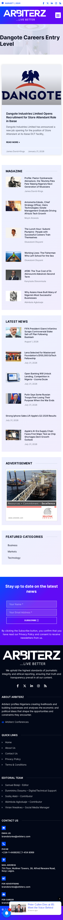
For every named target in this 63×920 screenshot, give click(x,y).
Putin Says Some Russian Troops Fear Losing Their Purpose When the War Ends (39, 397)
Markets (12, 551)
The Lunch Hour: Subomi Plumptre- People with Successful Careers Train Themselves (37, 233)
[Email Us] (4, 828)
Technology (14, 557)
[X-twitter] (48, 3)
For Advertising (10, 884)
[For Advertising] (4, 878)
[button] (58, 15)
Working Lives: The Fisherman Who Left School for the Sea (40, 254)
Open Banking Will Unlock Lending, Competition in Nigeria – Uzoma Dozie (38, 376)
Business (12, 545)
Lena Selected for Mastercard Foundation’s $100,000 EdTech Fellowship (40, 355)
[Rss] (60, 3)
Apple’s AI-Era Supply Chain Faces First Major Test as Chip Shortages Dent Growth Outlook (40, 435)
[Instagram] (56, 3)
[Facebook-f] (43, 3)
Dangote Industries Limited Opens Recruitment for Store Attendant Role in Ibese (31, 117)
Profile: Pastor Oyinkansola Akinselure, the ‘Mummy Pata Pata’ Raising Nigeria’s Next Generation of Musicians (40, 182)
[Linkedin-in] (52, 3)
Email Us (6, 833)
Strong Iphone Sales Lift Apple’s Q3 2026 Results (31, 415)
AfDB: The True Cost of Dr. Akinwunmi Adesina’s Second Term (40, 274)
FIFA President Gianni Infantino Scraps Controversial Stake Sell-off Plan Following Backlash (41, 333)
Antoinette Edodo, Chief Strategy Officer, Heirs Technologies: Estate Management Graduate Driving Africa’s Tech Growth (40, 208)
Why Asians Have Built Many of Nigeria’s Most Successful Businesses (41, 295)
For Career (8, 899)
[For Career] (4, 894)
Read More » (13, 142)
